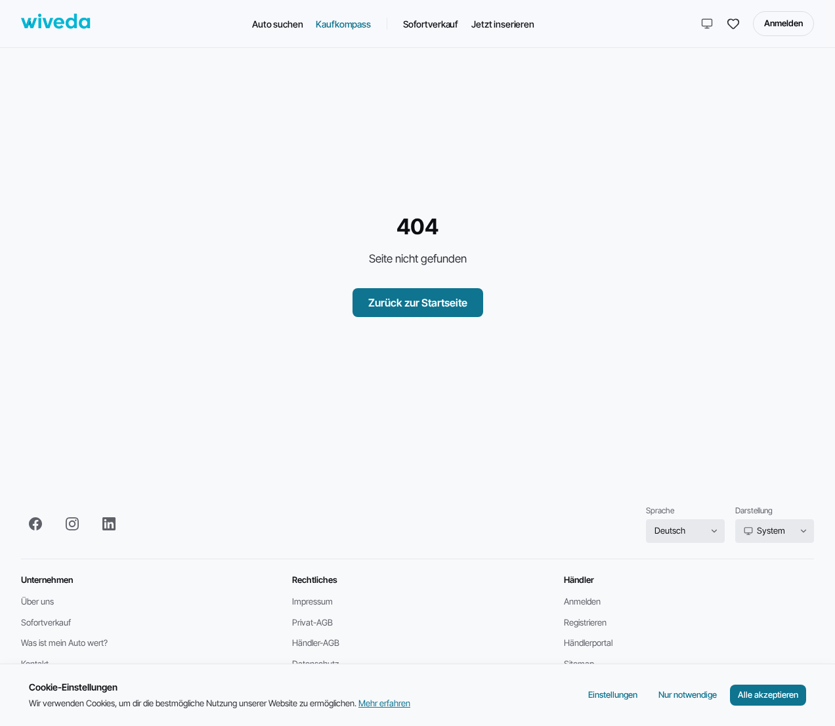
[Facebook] (35, 523)
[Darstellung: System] (707, 23)
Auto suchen (277, 24)
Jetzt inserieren (502, 24)
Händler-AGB (315, 642)
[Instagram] (72, 523)
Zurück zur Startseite (417, 302)
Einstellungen (612, 694)
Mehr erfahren (384, 703)
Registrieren (585, 622)
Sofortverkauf (430, 24)
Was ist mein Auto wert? (64, 642)
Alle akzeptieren (768, 694)
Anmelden (783, 23)
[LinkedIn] (109, 523)
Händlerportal (588, 642)
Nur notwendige (687, 694)
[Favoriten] (733, 23)
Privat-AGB (312, 622)
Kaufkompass (343, 24)
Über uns (37, 601)
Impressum (312, 601)
